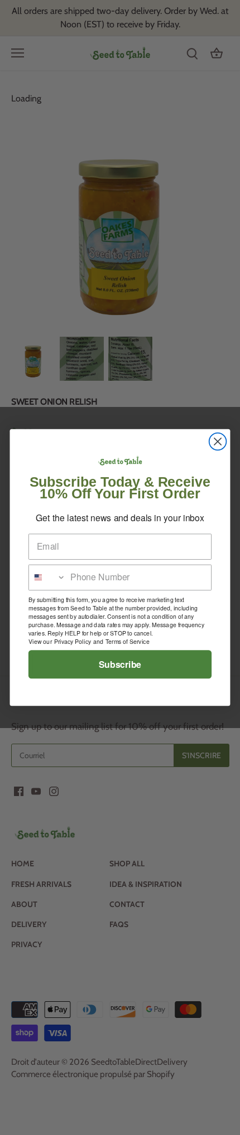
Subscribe (120, 664)
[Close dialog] (218, 441)
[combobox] (47, 577)
